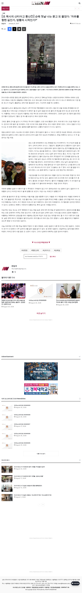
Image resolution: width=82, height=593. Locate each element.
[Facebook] (10, 29)
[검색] (79, 4)
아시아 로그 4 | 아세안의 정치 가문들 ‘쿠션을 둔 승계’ (29, 467)
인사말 (23, 587)
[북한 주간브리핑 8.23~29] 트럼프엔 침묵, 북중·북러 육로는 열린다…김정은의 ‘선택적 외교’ (13, 302)
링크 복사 (53, 256)
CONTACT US (65, 587)
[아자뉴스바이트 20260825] (7, 445)
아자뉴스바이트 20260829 (37, 300)
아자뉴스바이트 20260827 (22, 424)
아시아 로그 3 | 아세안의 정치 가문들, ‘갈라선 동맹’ (28, 476)
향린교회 (35, 250)
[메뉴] (3, 4)
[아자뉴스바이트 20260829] (41, 290)
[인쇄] (24, 29)
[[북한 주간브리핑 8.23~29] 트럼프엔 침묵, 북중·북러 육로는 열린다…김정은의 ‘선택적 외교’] (14, 290)
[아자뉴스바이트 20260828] (7, 417)
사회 (3, 13)
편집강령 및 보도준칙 (38, 587)
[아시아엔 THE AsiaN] (41, 3)
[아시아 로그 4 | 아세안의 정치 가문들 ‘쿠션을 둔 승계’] (7, 469)
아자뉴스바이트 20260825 (22, 443)
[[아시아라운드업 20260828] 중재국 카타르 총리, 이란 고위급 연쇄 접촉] (68, 290)
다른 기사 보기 (41, 453)
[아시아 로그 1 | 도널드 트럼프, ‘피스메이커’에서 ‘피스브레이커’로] (7, 497)
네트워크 (28, 587)
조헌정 (25, 250)
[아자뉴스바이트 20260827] (7, 426)
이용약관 (46, 587)
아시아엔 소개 (16, 587)
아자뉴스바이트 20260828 (22, 415)
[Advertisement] (41, 335)
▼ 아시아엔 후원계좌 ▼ (41, 242)
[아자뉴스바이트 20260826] (7, 436)
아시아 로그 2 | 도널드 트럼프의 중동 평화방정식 (28, 486)
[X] (14, 29)
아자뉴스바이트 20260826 (22, 434)
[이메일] (19, 29)
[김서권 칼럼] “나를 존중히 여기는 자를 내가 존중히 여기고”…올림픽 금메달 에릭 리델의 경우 (39, 8)
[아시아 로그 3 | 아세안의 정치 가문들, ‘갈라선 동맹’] (7, 478)
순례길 (57, 250)
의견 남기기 (41, 313)
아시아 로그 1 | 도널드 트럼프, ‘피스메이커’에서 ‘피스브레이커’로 (32, 495)
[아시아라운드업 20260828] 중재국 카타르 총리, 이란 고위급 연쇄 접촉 (68, 301)
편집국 (4, 23)
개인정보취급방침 (55, 587)
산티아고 (47, 250)
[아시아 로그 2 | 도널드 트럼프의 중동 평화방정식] (7, 488)
